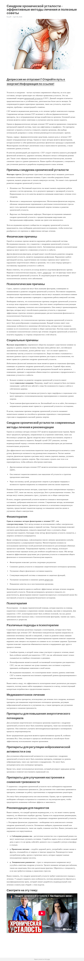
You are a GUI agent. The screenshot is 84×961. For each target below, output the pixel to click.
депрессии (49, 580)
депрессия (47, 273)
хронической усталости (33, 98)
